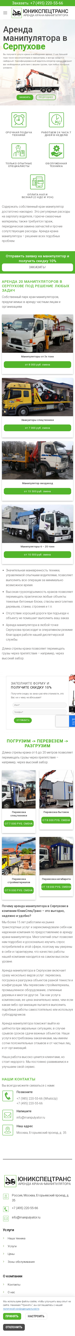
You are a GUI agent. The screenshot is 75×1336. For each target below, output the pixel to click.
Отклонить (14, 1327)
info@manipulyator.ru (26, 1217)
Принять (12, 1316)
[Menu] (5, 12)
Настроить (36, 1316)
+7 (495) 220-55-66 (25, 1208)
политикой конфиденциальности (21, 1308)
